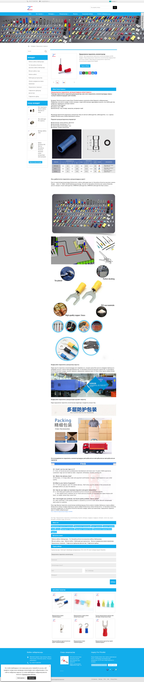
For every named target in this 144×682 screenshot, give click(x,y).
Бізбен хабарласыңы (104, 14)
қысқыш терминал (108, 526)
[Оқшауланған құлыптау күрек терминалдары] (105, 628)
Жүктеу (75, 14)
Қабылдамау (20, 678)
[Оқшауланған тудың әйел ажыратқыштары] (83, 603)
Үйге (30, 14)
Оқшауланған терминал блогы (103, 529)
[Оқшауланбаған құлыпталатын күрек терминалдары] (62, 628)
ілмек (53, 529)
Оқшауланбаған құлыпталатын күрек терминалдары (61, 641)
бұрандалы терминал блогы (84, 529)
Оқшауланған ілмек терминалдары (79, 641)
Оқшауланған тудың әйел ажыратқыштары (81, 616)
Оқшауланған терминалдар (82, 526)
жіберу (113, 582)
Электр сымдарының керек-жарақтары (36, 82)
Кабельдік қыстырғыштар (35, 77)
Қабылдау (31, 678)
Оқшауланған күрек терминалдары (57, 616)
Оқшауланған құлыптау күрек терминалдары (104, 641)
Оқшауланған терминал (42, 46)
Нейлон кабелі (33, 74)
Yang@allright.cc (45, 1)
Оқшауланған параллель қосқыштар (62, 526)
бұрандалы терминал (68, 529)
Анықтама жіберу (87, 14)
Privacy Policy (114, 679)
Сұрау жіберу (85, 66)
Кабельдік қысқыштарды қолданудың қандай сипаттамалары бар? (75, 658)
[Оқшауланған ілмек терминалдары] (83, 628)
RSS (105, 679)
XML (108, 679)
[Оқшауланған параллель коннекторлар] (57, 82)
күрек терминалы (97, 526)
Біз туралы (39, 14)
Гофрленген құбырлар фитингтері (35, 92)
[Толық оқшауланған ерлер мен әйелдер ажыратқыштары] (105, 603)
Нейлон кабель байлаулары (36, 61)
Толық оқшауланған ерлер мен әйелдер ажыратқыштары (105, 616)
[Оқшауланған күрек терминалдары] (62, 603)
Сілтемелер (94, 679)
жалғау (58, 529)
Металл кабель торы (34, 71)
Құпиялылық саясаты (29, 674)
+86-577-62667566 (36, 662)
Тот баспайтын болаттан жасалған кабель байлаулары (37, 66)
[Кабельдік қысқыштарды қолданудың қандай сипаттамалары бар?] (64, 660)
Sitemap (100, 679)
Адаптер (54, 532)
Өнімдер (51, 14)
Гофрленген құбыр (34, 96)
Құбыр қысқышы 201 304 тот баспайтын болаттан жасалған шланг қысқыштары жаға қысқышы (42, 149)
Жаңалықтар (63, 14)
